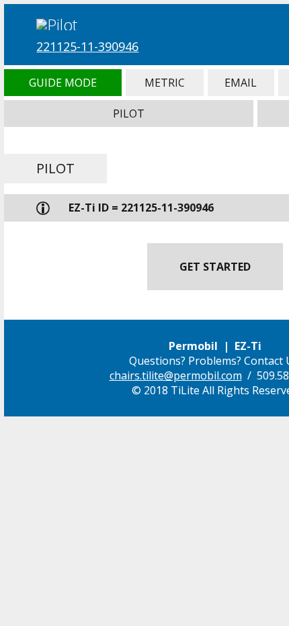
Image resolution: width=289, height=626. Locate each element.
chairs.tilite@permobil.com (176, 375)
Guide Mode (62, 82)
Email (241, 82)
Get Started (215, 266)
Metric (165, 82)
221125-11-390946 (87, 46)
